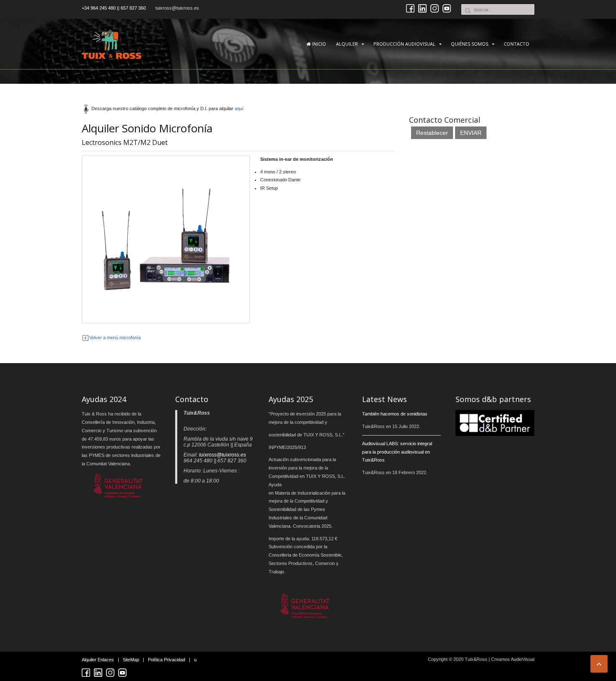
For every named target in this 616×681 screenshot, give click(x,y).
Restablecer (432, 132)
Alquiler (347, 44)
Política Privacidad (166, 659)
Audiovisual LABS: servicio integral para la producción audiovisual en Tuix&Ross (397, 452)
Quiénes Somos (469, 44)
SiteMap (131, 659)
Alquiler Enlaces (98, 659)
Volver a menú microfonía (115, 337)
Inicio (318, 44)
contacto (516, 44)
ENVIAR (470, 132)
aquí (239, 108)
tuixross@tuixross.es (177, 7)
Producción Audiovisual (404, 44)
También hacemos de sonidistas (394, 413)
